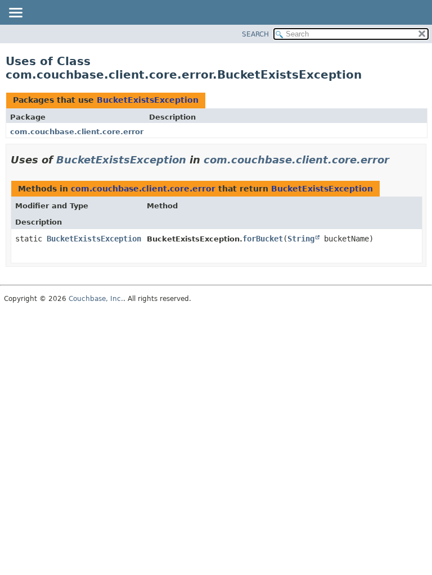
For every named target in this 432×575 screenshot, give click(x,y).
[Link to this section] (397, 160)
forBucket (262, 238)
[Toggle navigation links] (15, 13)
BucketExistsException (148, 99)
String (300, 238)
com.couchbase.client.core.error (76, 131)
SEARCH (255, 34)
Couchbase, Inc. (96, 299)
